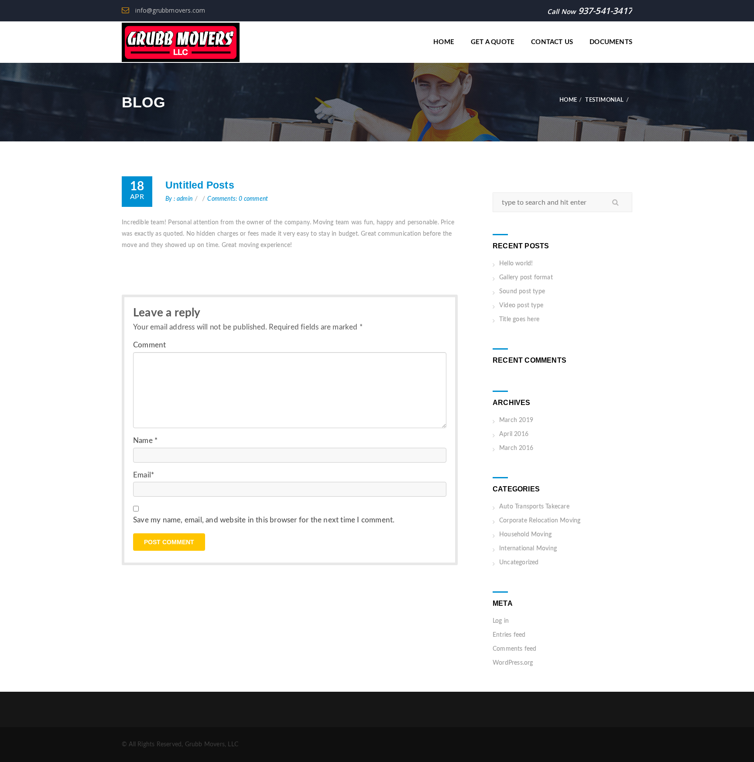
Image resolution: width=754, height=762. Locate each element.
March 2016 (516, 448)
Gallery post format (526, 278)
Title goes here (519, 319)
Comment (149, 345)
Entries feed (509, 635)
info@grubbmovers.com (169, 10)
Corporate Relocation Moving (539, 521)
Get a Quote (492, 42)
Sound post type (522, 291)
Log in (501, 621)
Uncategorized (519, 562)
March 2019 (516, 420)
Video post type (521, 305)
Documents (610, 42)
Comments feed (515, 649)
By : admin (178, 199)
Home (443, 42)
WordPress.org (513, 663)
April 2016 (513, 434)
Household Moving (525, 535)
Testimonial (604, 100)
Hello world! (516, 264)
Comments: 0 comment (237, 199)
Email (143, 475)
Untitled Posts (199, 185)
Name (145, 440)
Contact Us (552, 42)
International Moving (528, 549)
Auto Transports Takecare (534, 507)
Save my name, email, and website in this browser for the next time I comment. (263, 520)
